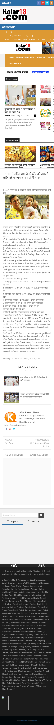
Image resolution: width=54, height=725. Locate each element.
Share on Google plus (26, 184)
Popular (14, 521)
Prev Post (8, 443)
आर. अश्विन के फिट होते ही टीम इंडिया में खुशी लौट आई (33, 378)
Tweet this (7, 184)
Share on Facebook (18, 184)
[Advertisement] (23, 543)
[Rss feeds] (51, 3)
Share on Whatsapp (37, 184)
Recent (35, 521)
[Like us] (39, 3)
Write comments (39, 455)
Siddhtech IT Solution (24, 720)
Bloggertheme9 (34, 720)
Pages (7, 3)
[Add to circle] (43, 3)
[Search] (41, 515)
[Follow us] (47, 3)
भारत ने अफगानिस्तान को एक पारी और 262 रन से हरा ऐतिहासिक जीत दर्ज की (34, 395)
